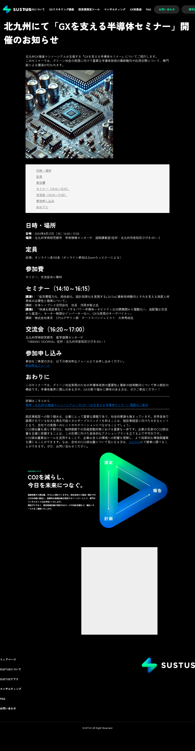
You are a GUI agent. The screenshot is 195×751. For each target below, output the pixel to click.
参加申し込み (45, 201)
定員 (39, 176)
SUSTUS (134, 442)
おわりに (42, 207)
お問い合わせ (8, 708)
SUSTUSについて (10, 669)
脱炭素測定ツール (89, 9)
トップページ (8, 659)
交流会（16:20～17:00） (51, 194)
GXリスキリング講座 (61, 9)
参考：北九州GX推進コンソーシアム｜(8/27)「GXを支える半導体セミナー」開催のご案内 (87, 405)
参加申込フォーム (38, 365)
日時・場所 (43, 170)
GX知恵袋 (135, 9)
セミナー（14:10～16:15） (53, 188)
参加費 (40, 182)
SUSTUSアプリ (9, 679)
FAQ (2, 699)
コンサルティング (10, 689)
